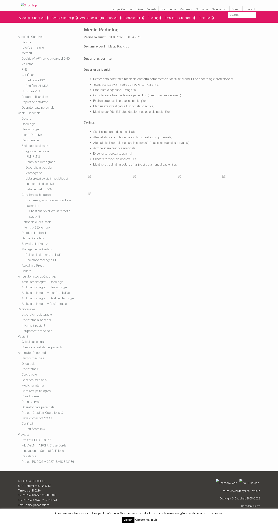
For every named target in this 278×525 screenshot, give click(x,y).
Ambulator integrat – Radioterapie (44, 304)
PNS (25, 69)
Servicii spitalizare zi (35, 244)
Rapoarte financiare (35, 97)
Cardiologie (29, 374)
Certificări (28, 423)
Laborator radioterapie (37, 314)
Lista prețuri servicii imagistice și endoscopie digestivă (47, 181)
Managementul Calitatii (37, 249)
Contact (250, 9)
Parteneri (186, 9)
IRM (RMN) (33, 156)
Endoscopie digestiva (36, 146)
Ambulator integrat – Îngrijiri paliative (46, 293)
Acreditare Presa (33, 265)
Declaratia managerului (41, 260)
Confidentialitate (250, 506)
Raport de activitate (35, 102)
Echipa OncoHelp (123, 9)
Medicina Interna (33, 385)
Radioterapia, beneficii (36, 320)
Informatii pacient (33, 325)
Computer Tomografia (40, 162)
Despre (26, 42)
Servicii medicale (33, 358)
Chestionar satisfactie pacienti (42, 347)
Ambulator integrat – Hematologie (44, 287)
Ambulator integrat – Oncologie (42, 282)
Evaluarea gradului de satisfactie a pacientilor (48, 203)
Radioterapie (30, 140)
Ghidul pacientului (33, 342)
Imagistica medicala (35, 151)
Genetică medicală (34, 380)
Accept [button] (128, 519)
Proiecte (204, 18)
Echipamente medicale (37, 331)
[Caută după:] (242, 15)
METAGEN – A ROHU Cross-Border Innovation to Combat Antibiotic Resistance (45, 451)
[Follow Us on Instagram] (249, 483)
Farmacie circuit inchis (36, 222)
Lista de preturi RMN (39, 189)
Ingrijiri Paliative (32, 135)
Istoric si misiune (33, 47)
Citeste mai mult (146, 519)
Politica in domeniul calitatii (43, 255)
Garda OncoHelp (33, 238)
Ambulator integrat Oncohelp (99, 18)
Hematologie (30, 129)
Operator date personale (38, 107)
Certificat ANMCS (37, 86)
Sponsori (202, 9)
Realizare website (231, 490)
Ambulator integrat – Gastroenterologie (48, 298)
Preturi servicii (31, 402)
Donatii (236, 9)
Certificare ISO (35, 80)
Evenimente (168, 9)
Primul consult (31, 396)
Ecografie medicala (39, 167)
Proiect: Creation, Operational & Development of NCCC (42, 415)
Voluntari (27, 64)
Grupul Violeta (147, 9)
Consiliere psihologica (36, 195)
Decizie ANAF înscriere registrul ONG (46, 58)
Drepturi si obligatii (34, 233)
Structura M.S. (31, 91)
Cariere (26, 271)
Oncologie (28, 124)
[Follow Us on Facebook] (226, 483)
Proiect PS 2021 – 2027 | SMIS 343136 (48, 462)
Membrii (27, 53)
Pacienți (153, 18)
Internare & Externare (36, 227)
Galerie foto (220, 9)
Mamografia (34, 173)
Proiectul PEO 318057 (36, 440)
